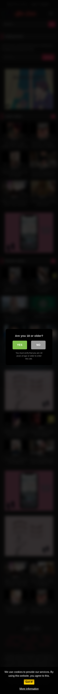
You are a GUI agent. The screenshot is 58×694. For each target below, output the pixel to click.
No (38, 345)
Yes (19, 345)
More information (29, 688)
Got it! (29, 682)
